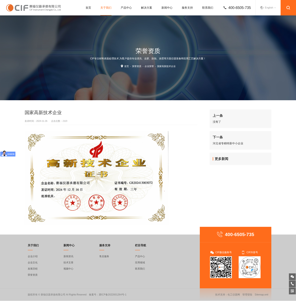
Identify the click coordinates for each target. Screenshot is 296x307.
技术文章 (68, 262)
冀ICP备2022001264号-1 (112, 294)
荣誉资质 (136, 66)
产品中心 (126, 7)
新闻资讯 (68, 256)
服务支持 (187, 7)
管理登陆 (247, 294)
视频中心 (68, 268)
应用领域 (140, 262)
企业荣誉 (149, 66)
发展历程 (33, 268)
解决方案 (146, 7)
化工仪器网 (234, 294)
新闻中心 (167, 7)
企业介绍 (33, 256)
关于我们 (105, 7)
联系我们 (207, 7)
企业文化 (33, 262)
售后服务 (104, 256)
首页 (88, 7)
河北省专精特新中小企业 (228, 143)
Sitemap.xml (261, 294)
